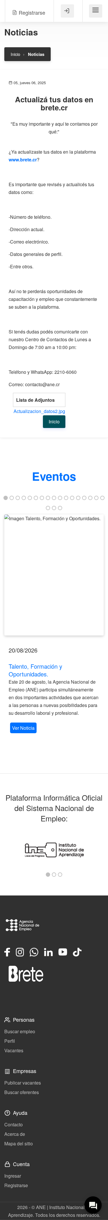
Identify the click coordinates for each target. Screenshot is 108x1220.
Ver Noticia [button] (23, 728)
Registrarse (16, 1185)
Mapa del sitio (18, 1143)
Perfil (9, 1041)
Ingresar (12, 1175)
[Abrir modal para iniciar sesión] (67, 11)
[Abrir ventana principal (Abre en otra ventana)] (25, 973)
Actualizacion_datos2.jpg (39, 411)
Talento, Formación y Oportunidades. (35, 670)
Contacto (13, 1124)
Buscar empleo (19, 1031)
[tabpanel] (54, 624)
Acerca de (14, 1134)
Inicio (15, 54)
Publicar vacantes (22, 1082)
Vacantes (13, 1050)
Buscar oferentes (21, 1092)
